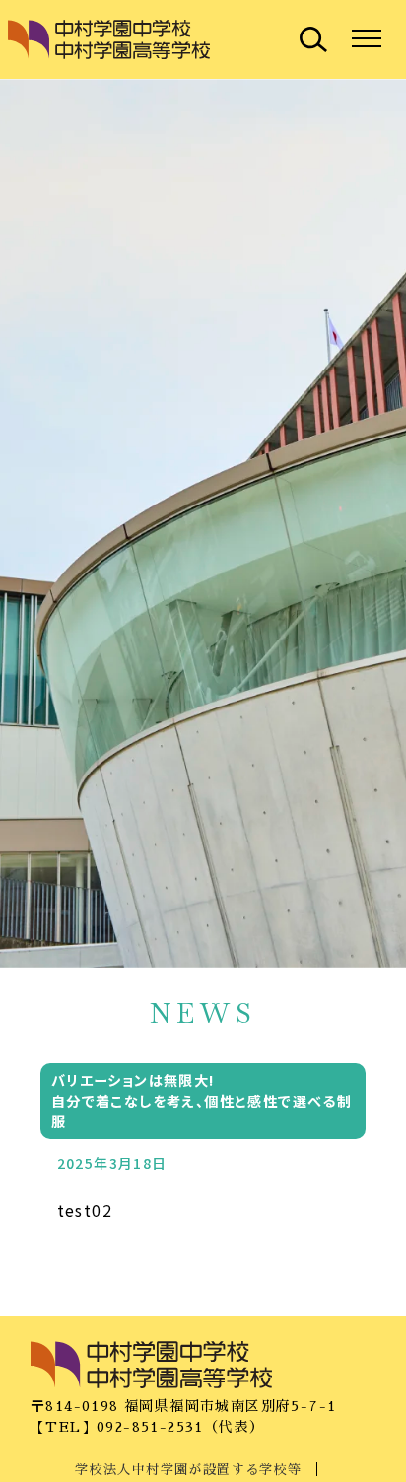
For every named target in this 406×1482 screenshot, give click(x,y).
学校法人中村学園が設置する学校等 (188, 1469)
